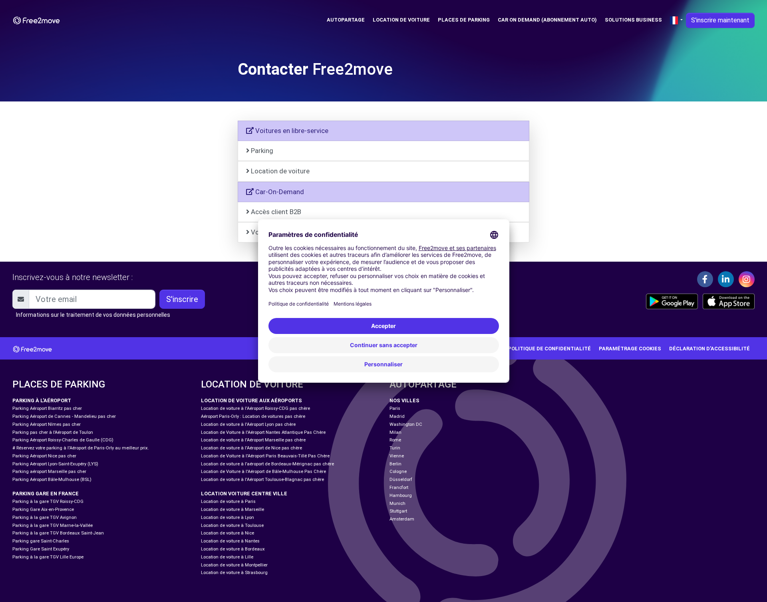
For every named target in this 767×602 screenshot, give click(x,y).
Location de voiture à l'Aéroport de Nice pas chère (251, 448)
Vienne (396, 456)
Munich (397, 503)
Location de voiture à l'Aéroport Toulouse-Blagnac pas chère (262, 479)
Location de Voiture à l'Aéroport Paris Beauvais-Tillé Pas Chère (265, 456)
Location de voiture (401, 20)
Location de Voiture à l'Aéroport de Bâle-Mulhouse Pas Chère (263, 471)
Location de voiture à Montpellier (234, 565)
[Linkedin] (726, 279)
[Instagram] (747, 279)
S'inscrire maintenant (720, 20)
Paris (394, 408)
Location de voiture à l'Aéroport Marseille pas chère (253, 440)
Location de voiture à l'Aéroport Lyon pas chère (248, 424)
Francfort (398, 487)
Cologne (398, 471)
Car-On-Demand (279, 192)
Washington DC (405, 424)
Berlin (395, 464)
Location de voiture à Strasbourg (234, 572)
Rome (395, 440)
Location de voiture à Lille (227, 557)
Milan (395, 432)
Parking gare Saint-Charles (40, 541)
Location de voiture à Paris (228, 501)
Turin (394, 448)
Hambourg (400, 495)
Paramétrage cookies (630, 349)
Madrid (397, 416)
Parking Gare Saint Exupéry (40, 549)
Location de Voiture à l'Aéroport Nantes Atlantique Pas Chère (263, 432)
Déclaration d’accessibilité (709, 349)
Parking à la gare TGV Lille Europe (47, 557)
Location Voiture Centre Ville (244, 494)
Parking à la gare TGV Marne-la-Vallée (52, 525)
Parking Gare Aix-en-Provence (43, 509)
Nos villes (404, 400)
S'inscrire (182, 299)
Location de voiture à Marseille (232, 509)
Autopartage (346, 20)
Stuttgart (398, 511)
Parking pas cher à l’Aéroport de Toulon (52, 432)
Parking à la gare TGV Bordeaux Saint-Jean (58, 533)
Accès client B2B (276, 212)
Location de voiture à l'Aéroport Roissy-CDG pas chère (255, 408)
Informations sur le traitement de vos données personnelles (93, 315)
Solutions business (633, 20)
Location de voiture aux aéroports (251, 400)
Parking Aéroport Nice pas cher (44, 456)
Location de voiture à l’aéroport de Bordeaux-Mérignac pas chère (267, 464)
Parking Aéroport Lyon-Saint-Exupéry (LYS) (55, 464)
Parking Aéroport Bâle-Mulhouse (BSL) (51, 479)
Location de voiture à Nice (227, 533)
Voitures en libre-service (291, 131)
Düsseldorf (400, 479)
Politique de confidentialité (549, 349)
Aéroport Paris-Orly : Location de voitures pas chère (253, 416)
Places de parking (464, 20)
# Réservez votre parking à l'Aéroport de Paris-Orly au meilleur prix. (80, 448)
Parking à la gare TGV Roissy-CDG (47, 501)
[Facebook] (705, 279)
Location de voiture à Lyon (227, 517)
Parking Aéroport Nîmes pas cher (46, 424)
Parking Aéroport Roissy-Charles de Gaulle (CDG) (62, 440)
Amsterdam (401, 519)
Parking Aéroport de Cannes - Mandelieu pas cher (64, 416)
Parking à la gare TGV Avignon (44, 517)
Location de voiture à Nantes (230, 541)
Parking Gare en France (45, 494)
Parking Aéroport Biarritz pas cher (47, 408)
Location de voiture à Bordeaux (233, 549)
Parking (262, 151)
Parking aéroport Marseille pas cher (49, 471)
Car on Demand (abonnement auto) (547, 20)
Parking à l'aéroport (41, 400)
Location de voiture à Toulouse (232, 525)
